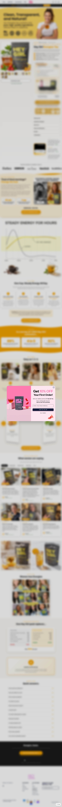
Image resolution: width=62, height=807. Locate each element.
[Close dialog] (54, 387)
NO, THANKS (43, 413)
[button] (43, 409)
